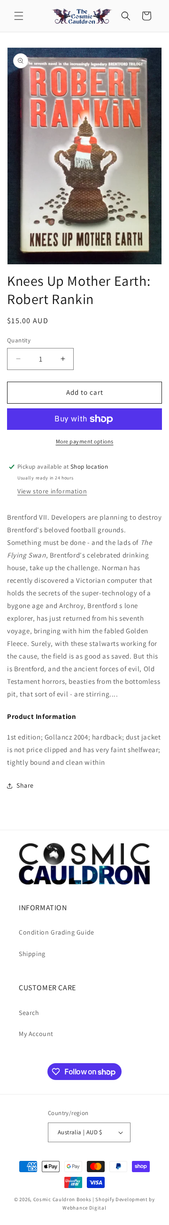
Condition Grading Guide (56, 932)
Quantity (19, 340)
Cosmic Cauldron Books (62, 1199)
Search (29, 1012)
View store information (52, 491)
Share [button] (25, 785)
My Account (36, 1033)
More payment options (85, 441)
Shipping (32, 954)
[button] (18, 16)
